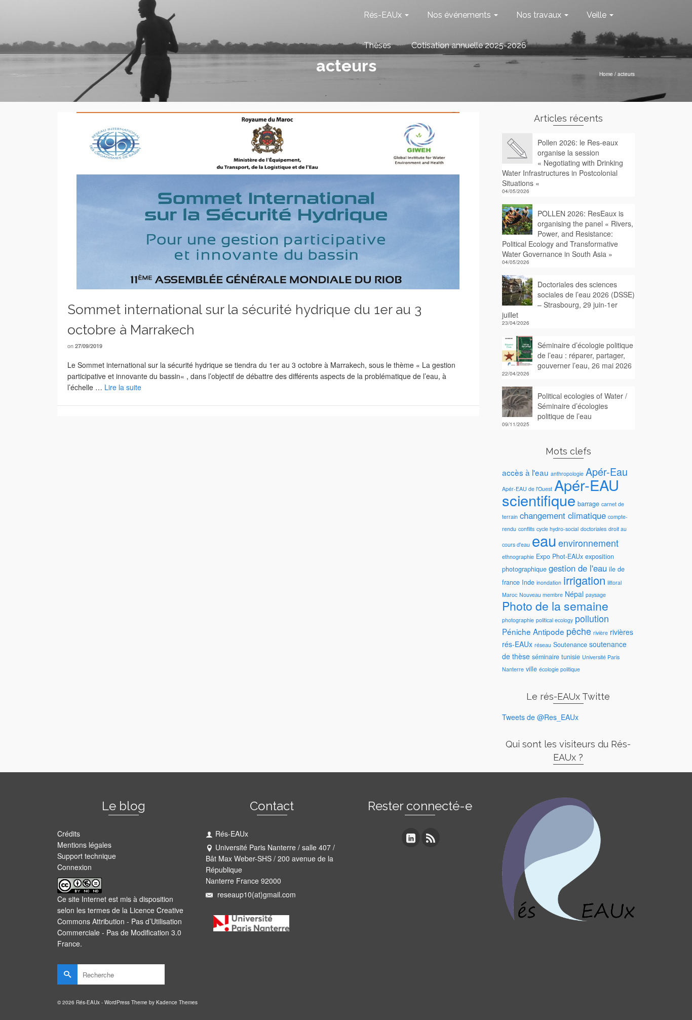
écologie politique (559, 669)
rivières (621, 632)
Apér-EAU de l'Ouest (527, 489)
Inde (528, 582)
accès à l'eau (525, 472)
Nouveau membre (541, 594)
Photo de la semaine (555, 605)
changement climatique (563, 515)
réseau (542, 645)
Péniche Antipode (533, 631)
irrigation (584, 580)
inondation (548, 582)
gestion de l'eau (578, 568)
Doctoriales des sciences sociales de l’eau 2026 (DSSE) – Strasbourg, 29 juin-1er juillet (568, 299)
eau (544, 540)
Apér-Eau (607, 471)
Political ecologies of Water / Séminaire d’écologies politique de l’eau (582, 406)
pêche (578, 631)
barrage (588, 503)
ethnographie (518, 556)
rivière (600, 632)
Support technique (86, 856)
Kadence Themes (177, 1002)
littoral (614, 582)
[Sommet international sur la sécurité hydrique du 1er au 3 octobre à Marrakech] (267, 200)
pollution (592, 618)
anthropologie (567, 473)
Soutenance (570, 644)
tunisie (570, 656)
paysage (596, 594)
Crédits (68, 833)
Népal (574, 594)
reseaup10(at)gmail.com (255, 894)
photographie (518, 620)
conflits (526, 529)
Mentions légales (84, 845)
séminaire (545, 656)
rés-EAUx (517, 644)
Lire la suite (122, 387)
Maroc (509, 594)
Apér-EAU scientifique (560, 492)
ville (531, 668)
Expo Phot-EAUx (559, 556)
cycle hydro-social (557, 529)
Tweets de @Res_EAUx (540, 717)
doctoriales (593, 529)
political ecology (554, 620)
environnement (588, 543)
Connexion (74, 867)
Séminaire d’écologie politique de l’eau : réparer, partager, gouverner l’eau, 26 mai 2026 (585, 355)
